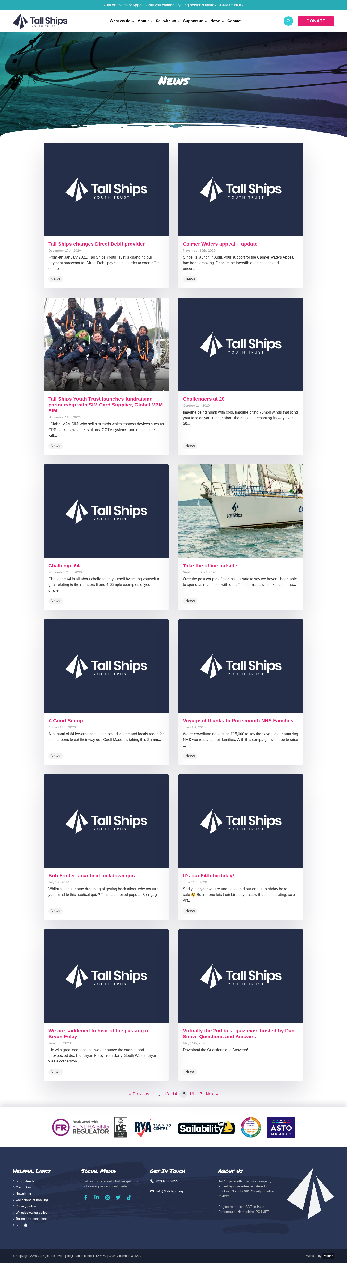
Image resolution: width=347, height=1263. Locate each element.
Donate (316, 20)
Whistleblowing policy (31, 1212)
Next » (212, 1094)
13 (166, 1094)
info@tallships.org (169, 1191)
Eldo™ (328, 1256)
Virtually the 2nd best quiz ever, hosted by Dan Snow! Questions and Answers (239, 1033)
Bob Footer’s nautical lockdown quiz (92, 875)
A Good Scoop (65, 720)
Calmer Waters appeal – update (220, 244)
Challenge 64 (64, 565)
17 (200, 1094)
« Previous (139, 1094)
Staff (19, 1225)
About (143, 21)
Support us (193, 21)
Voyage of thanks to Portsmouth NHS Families (238, 720)
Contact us (24, 1187)
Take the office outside (210, 565)
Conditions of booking (32, 1200)
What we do (120, 21)
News (215, 21)
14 (174, 1094)
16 (191, 1094)
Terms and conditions (31, 1219)
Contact (234, 21)
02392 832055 (166, 1181)
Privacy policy (26, 1206)
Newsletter (23, 1194)
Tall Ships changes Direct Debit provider (96, 244)
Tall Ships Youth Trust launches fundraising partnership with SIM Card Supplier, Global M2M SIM (105, 404)
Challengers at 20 (204, 398)
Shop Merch (25, 1181)
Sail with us (166, 21)
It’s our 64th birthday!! (209, 875)
